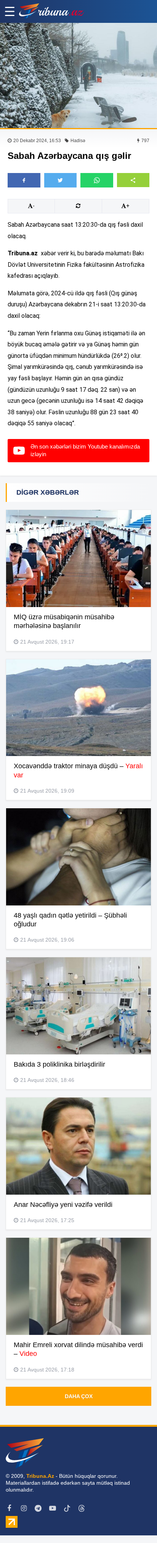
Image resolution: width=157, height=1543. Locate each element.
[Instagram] (23, 1508)
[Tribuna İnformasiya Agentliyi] (51, 11)
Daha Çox (79, 1396)
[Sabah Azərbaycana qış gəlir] (78, 75)
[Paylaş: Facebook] (24, 180)
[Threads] (81, 1508)
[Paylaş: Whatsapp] (96, 180)
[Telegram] (38, 1508)
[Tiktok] (67, 1508)
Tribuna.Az (40, 1476)
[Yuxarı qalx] (136, 1522)
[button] (133, 180)
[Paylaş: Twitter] (60, 180)
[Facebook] (9, 1508)
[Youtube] (52, 1508)
